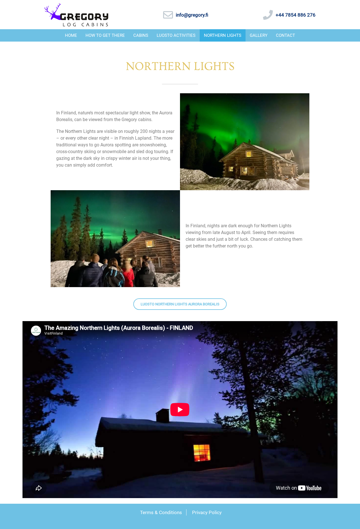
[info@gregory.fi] (168, 15)
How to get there (105, 35)
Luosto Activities (176, 35)
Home (71, 35)
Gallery (258, 35)
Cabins (140, 35)
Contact (285, 35)
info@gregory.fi (192, 15)
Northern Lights (222, 35)
